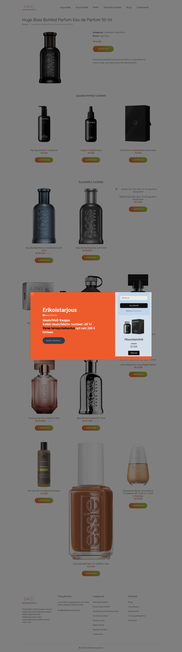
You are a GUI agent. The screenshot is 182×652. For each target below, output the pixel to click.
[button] (54, 340)
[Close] (32, 294)
